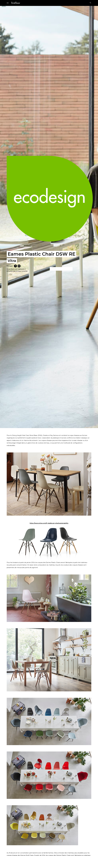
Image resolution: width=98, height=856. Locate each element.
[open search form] (89, 3)
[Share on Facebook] (15, 267)
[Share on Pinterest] (19, 267)
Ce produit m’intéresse (61, 269)
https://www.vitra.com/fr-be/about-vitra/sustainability (49, 523)
